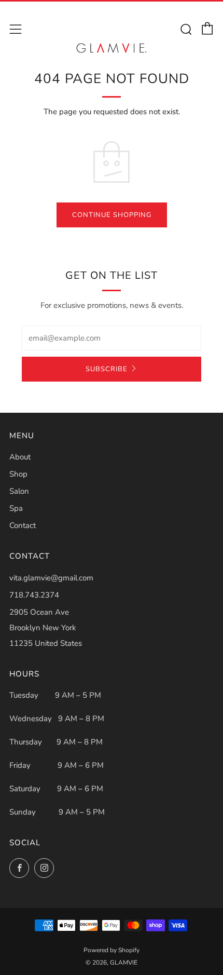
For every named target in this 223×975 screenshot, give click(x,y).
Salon (19, 491)
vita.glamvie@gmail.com (51, 578)
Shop (18, 474)
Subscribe (107, 369)
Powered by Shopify (111, 950)
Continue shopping (111, 215)
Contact (22, 525)
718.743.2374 (34, 595)
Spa (16, 508)
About (20, 457)
